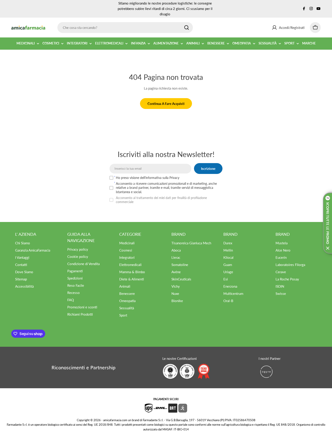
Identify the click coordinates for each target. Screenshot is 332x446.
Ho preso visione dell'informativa (147, 178)
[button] (327, 223)
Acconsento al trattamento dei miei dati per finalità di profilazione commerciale (161, 200)
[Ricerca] (186, 27)
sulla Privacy (170, 178)
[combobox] (125, 27)
